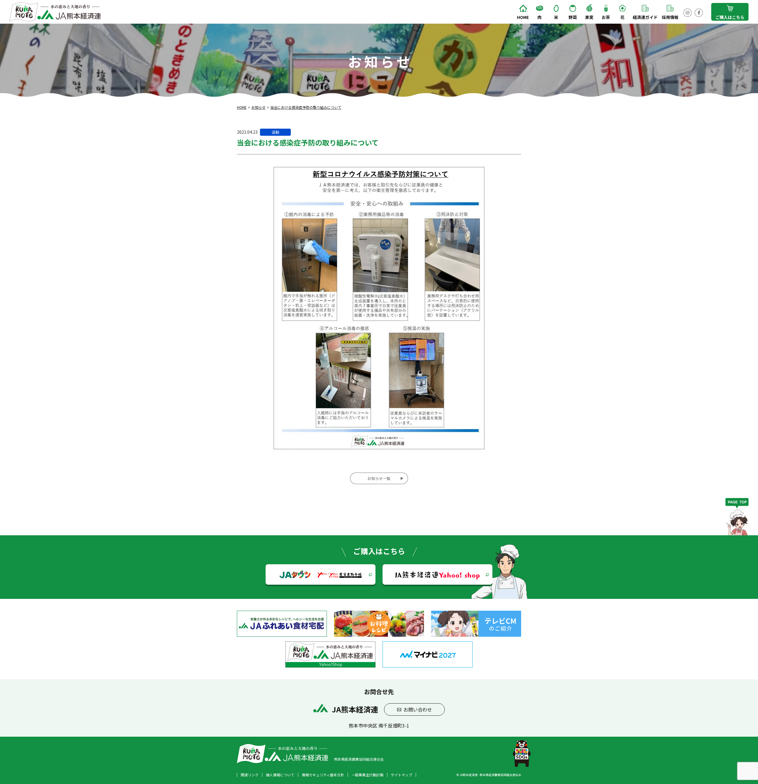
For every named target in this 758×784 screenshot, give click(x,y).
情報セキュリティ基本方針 (323, 775)
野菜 (572, 17)
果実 (589, 17)
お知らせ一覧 (379, 478)
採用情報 (670, 17)
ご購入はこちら (729, 17)
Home (523, 17)
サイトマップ (401, 775)
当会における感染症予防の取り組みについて (305, 107)
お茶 (606, 17)
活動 (275, 132)
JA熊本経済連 (437, 574)
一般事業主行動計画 (367, 775)
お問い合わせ (418, 709)
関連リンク (249, 775)
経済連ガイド (645, 17)
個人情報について (280, 775)
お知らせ (258, 107)
